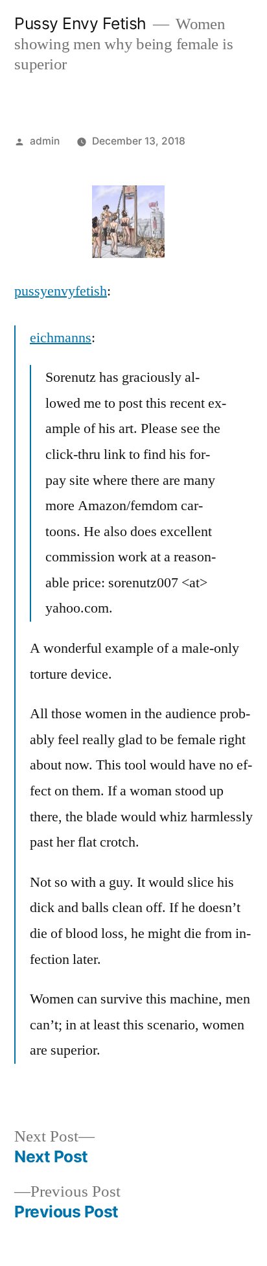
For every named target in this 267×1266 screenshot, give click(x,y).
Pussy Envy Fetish (80, 23)
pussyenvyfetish (60, 291)
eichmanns (60, 338)
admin (45, 141)
